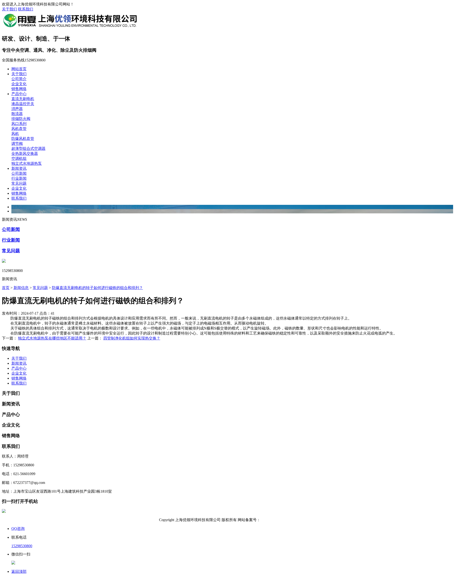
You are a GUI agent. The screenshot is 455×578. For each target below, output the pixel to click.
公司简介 (19, 79)
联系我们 (25, 9)
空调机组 (19, 158)
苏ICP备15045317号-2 (278, 520)
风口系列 (19, 124)
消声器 (17, 109)
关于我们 (9, 9)
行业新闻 (19, 178)
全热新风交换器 (24, 153)
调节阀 (17, 144)
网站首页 (19, 69)
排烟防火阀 (20, 119)
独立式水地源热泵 (26, 163)
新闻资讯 (19, 168)
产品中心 (19, 94)
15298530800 (21, 546)
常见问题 (19, 183)
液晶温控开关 (22, 104)
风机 (15, 134)
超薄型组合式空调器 (28, 149)
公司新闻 (19, 173)
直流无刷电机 (22, 99)
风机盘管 (19, 129)
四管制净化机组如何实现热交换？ (131, 338)
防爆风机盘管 (22, 139)
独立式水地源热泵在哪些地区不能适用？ (52, 338)
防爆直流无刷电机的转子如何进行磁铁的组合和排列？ (97, 288)
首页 (5, 288)
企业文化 (19, 84)
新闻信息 (21, 288)
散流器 (17, 114)
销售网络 (19, 89)
